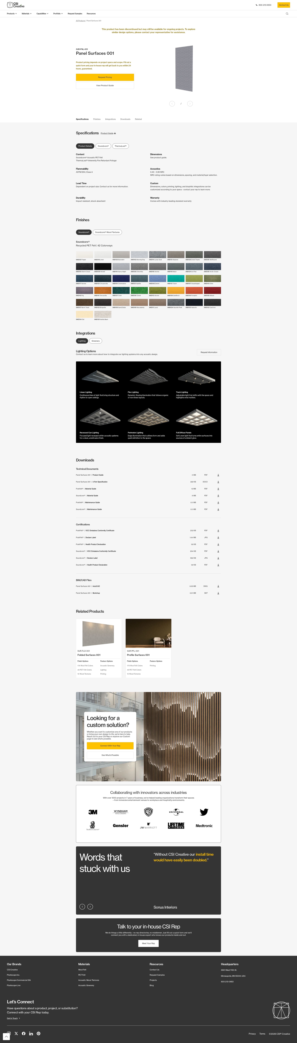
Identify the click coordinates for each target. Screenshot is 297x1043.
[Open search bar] (287, 14)
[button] (110, 745)
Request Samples (157, 975)
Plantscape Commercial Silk (19, 980)
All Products (80, 21)
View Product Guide (105, 85)
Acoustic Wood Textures (88, 980)
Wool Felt (82, 970)
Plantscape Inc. (13, 975)
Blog (152, 985)
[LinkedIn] (31, 1034)
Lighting (82, 341)
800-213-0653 (264, 5)
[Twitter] (16, 1034)
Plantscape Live (13, 985)
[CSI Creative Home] (15, 5)
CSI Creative (12, 970)
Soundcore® (103, 146)
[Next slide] (190, 103)
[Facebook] (24, 1034)
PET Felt (82, 975)
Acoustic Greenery (86, 985)
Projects (153, 980)
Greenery (96, 341)
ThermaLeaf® (120, 146)
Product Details (85, 146)
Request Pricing (105, 77)
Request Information (209, 352)
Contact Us (284, 5)
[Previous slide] (172, 103)
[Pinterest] (38, 1034)
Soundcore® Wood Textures (107, 232)
